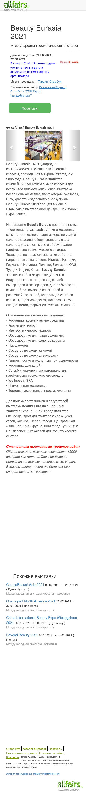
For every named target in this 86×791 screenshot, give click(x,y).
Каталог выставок (34, 748)
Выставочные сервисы (21, 753)
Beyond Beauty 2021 (22, 634)
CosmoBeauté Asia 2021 (25, 584)
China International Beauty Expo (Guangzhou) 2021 (41, 620)
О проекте (13, 748)
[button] (11, 145)
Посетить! (30, 108)
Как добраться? (21, 95)
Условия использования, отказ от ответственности (33, 773)
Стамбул (55, 81)
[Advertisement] (43, 523)
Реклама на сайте (51, 753)
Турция (43, 81)
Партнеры (55, 748)
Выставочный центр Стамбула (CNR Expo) (38, 89)
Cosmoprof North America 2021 (30, 600)
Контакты (12, 757)
